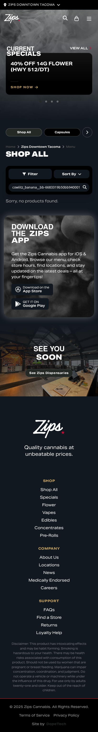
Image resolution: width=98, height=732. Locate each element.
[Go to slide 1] (40, 101)
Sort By (69, 174)
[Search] (85, 187)
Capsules (62, 132)
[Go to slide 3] (52, 101)
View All (79, 48)
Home (10, 146)
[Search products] (65, 18)
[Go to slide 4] (57, 101)
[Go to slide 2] (46, 101)
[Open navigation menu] (89, 19)
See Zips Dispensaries (49, 373)
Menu (70, 146)
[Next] (87, 132)
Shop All (24, 132)
